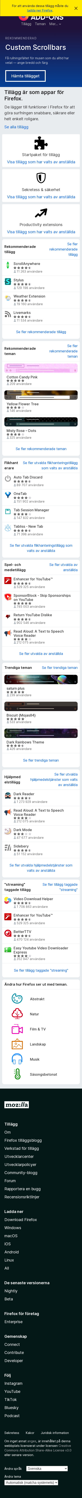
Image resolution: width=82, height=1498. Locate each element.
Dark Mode (23, 830)
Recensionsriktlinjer (21, 1197)
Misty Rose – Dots (21, 431)
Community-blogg (20, 1172)
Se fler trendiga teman (60, 667)
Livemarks (22, 313)
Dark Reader (24, 794)
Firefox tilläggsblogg (23, 1140)
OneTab (20, 494)
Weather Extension (29, 296)
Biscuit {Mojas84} (21, 715)
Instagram (13, 1383)
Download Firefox (20, 1219)
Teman (40, 24)
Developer (13, 1360)
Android (11, 1252)
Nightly (10, 1291)
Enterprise (13, 1321)
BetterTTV (22, 932)
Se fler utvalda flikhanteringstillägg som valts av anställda (50, 465)
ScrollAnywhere (27, 264)
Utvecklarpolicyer (20, 1164)
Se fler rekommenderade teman (63, 351)
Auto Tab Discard (28, 477)
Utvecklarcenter (19, 1156)
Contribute (14, 1352)
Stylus (19, 280)
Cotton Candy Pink (22, 377)
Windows (12, 1227)
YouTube (12, 1391)
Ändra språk (13, 1468)
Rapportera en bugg (22, 1189)
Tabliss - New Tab (28, 526)
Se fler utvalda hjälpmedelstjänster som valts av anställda (54, 779)
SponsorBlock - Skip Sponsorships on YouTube (42, 597)
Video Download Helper (33, 899)
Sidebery (21, 846)
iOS (7, 1244)
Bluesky (11, 1407)
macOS (10, 1236)
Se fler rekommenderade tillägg (63, 249)
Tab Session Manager (31, 510)
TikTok (10, 1399)
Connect (12, 1344)
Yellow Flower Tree (23, 404)
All (6, 1268)
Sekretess (11, 1433)
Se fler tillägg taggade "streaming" (60, 887)
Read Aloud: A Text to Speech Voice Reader (39, 633)
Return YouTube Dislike (33, 615)
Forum (10, 1180)
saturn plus (15, 688)
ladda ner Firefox (39, 10)
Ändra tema (12, 1476)
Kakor (30, 1433)
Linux (9, 1260)
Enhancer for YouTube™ (33, 579)
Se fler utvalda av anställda (63, 567)
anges (31, 1441)
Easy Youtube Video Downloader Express (41, 950)
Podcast (12, 1415)
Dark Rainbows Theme (25, 742)
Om (7, 1132)
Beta (8, 1299)
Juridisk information (55, 1433)
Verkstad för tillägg (21, 1148)
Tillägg (26, 24)
